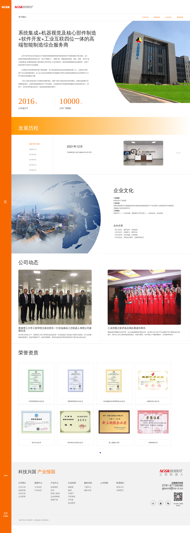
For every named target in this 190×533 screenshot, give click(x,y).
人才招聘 (104, 483)
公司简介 (22, 483)
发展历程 (157, 17)
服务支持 (88, 483)
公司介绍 (145, 17)
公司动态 (38, 487)
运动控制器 (55, 496)
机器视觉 (54, 487)
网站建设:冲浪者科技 (41, 520)
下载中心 (87, 487)
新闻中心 (38, 483)
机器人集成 (55, 493)
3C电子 (71, 493)
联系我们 (120, 483)
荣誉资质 (180, 17)
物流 (70, 490)
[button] (178, 144)
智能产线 (54, 500)
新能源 (70, 487)
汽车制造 (71, 496)
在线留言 (120, 490)
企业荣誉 (22, 496)
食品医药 (71, 503)
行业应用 (72, 483)
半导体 (70, 500)
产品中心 (54, 483)
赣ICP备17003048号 (26, 520)
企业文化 (168, 17)
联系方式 (120, 487)
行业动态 (38, 490)
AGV (52, 490)
